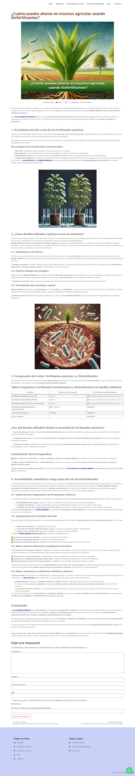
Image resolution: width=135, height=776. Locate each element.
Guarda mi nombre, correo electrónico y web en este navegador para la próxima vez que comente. (50, 700)
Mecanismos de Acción (75, 4)
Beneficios (60, 4)
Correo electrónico (19, 684)
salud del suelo (28, 578)
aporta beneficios (31, 534)
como (37, 160)
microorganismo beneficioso (25, 117)
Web (12, 692)
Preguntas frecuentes (95, 4)
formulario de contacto (114, 633)
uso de (22, 610)
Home (50, 4)
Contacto (117, 4)
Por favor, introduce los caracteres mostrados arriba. (31, 708)
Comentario (16, 651)
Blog (109, 4)
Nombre (14, 676)
